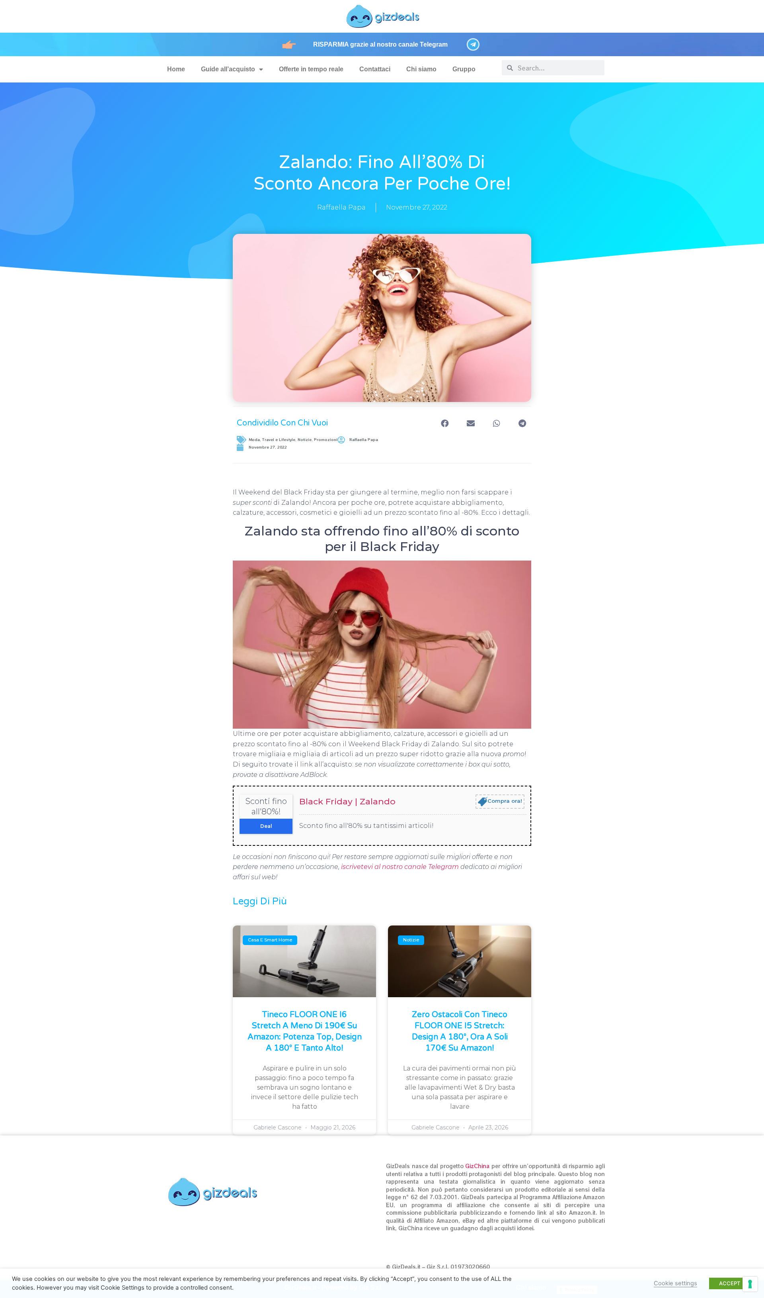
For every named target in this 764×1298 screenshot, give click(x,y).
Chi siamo (421, 69)
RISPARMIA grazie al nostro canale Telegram (380, 44)
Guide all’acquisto (228, 69)
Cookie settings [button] (675, 1283)
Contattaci (374, 69)
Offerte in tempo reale (311, 69)
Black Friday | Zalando (347, 801)
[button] (445, 423)
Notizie (305, 439)
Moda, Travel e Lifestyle (272, 439)
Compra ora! (504, 801)
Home (176, 69)
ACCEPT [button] (729, 1283)
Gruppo (464, 69)
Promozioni (325, 439)
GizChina (477, 1166)
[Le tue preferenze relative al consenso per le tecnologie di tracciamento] (750, 1284)
